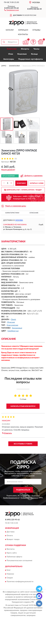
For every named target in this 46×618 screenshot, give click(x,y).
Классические (12, 325)
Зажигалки (12, 49)
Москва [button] (19, 220)
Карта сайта (12, 553)
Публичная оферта (14, 557)
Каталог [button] (10, 30)
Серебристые (13, 331)
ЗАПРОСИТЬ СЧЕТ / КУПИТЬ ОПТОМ (24, 190)
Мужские (11, 322)
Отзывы (36, 30)
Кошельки (22, 54)
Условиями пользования (29, 498)
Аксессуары (8, 59)
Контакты (23, 34)
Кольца (34, 54)
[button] (11, 10)
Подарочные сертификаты (30, 59)
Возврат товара (13, 539)
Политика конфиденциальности (20, 582)
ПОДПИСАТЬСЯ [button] (23, 490)
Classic (13, 319)
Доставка (10, 532)
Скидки (10, 578)
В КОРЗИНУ (21, 183)
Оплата (10, 536)
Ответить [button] (8, 433)
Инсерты (25, 49)
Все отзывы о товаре (23, 444)
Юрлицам (23, 30)
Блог (9, 570)
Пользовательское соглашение (19, 560)
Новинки (10, 574)
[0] (40, 41)
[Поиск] (3, 41)
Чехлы (36, 49)
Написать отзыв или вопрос (23, 406)
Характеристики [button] (12, 213)
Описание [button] (34, 213)
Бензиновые (17, 328)
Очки (10, 54)
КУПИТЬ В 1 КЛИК (36, 183)
